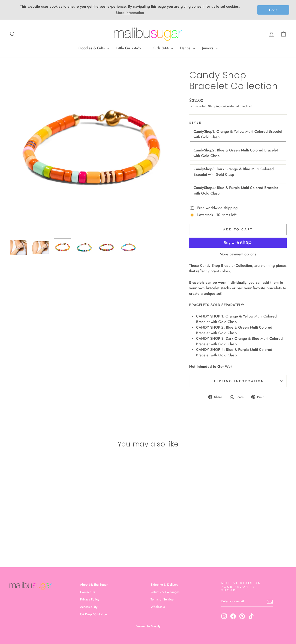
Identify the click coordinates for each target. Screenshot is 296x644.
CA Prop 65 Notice (93, 614)
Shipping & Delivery (164, 584)
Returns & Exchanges (165, 592)
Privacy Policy (89, 599)
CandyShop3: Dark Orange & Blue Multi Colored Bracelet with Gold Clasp (234, 171)
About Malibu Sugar (94, 584)
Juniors (208, 48)
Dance (186, 48)
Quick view (42, 520)
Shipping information (238, 381)
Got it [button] (273, 10)
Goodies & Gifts (92, 48)
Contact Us (87, 592)
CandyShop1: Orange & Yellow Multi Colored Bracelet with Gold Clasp (238, 134)
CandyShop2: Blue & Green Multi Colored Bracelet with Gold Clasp (236, 153)
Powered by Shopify (148, 626)
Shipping (214, 106)
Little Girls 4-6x (129, 48)
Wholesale (158, 606)
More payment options (238, 254)
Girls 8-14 (161, 48)
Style (195, 122)
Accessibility (88, 606)
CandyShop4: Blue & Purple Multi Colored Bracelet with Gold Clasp (236, 190)
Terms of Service (162, 599)
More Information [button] (130, 12)
